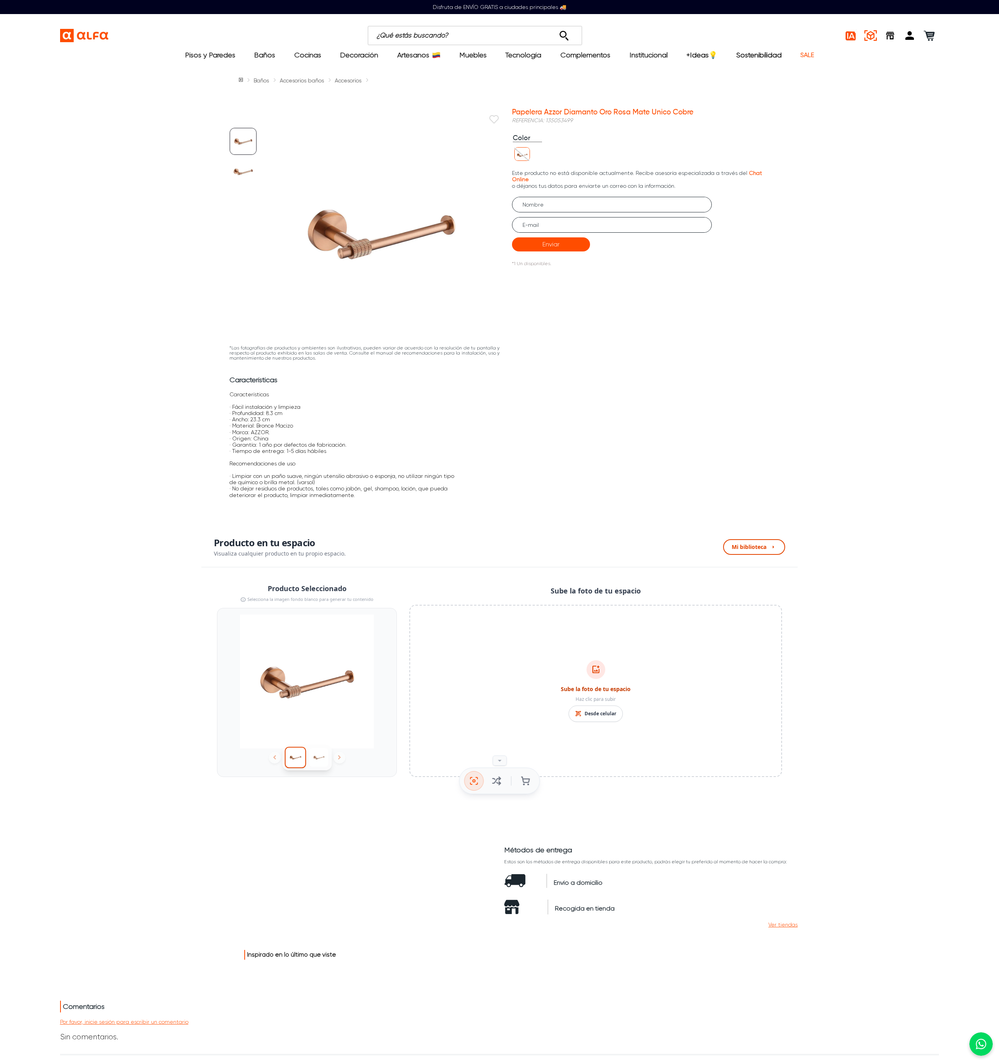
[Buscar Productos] (564, 34)
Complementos (585, 55)
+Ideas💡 (701, 55)
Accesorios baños (302, 80)
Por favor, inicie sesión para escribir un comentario (124, 1022)
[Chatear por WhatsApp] (981, 1044)
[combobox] (510, 35)
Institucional (648, 55)
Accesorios (348, 80)
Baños (264, 55)
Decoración (359, 55)
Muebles (473, 55)
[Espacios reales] (870, 35)
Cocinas (307, 55)
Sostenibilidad (759, 55)
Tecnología (523, 55)
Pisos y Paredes (210, 55)
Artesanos (413, 55)
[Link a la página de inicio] (241, 80)
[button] (909, 35)
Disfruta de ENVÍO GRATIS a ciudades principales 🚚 (499, 7)
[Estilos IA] (851, 35)
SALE (807, 55)
